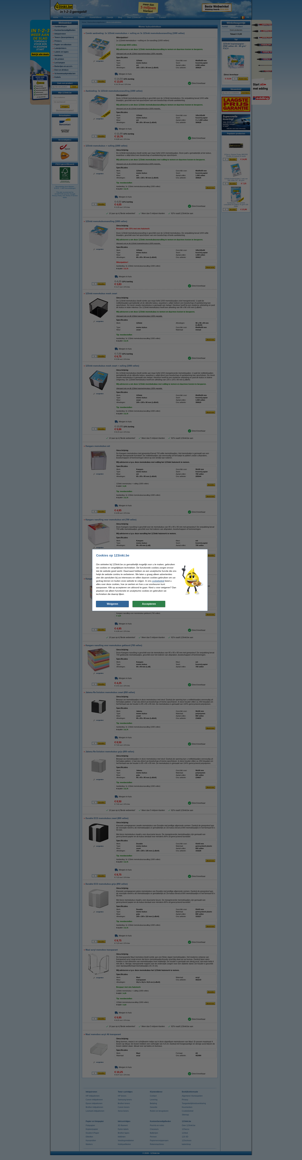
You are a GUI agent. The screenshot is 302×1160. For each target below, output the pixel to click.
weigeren (112, 604)
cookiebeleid (158, 581)
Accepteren (149, 604)
